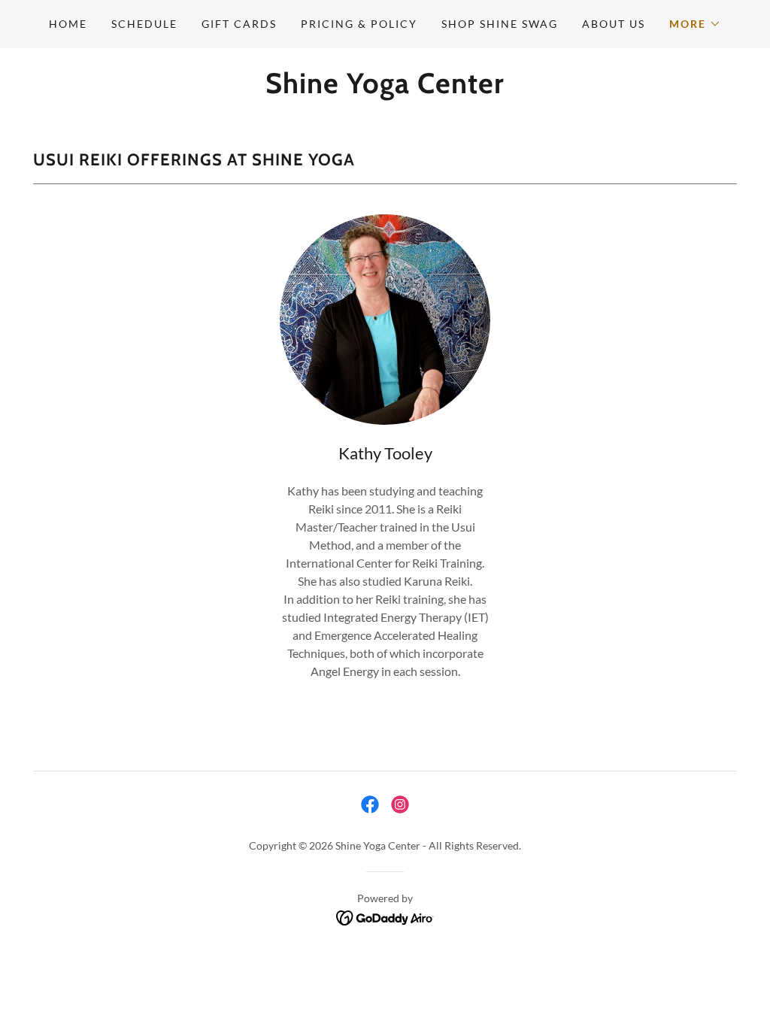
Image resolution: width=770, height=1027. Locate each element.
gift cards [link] (239, 23)
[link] (385, 88)
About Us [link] (613, 23)
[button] (695, 24)
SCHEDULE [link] (144, 23)
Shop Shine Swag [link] (499, 23)
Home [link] (68, 23)
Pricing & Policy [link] (359, 23)
